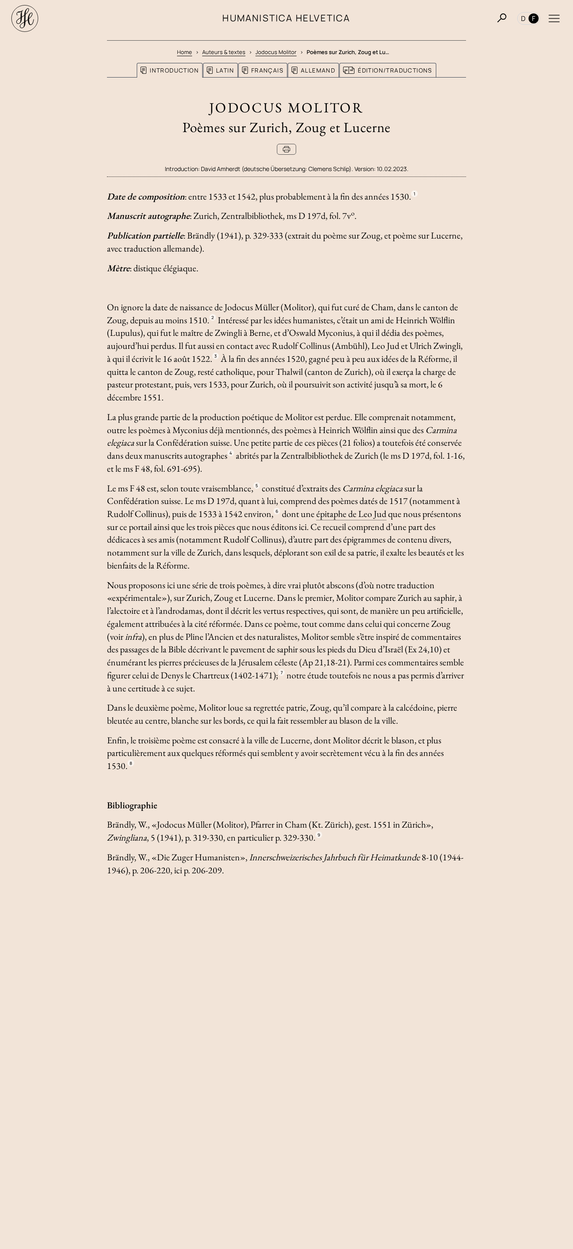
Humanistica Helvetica (286, 18)
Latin (225, 70)
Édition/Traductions (395, 70)
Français (267, 70)
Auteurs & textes (223, 52)
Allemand (318, 70)
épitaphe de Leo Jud (351, 514)
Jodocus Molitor (276, 52)
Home (184, 52)
